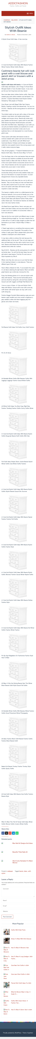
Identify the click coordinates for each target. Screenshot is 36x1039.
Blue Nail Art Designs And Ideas (22, 843)
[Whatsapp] (17, 833)
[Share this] (3, 833)
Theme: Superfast (27, 1033)
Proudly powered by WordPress (12, 1033)
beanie (21, 871)
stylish (3, 873)
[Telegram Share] (13, 833)
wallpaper (10, 871)
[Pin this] (10, 833)
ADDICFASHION (18, 3)
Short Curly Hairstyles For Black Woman (22, 862)
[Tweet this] (6, 833)
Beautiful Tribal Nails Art (20, 852)
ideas (25, 871)
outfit (29, 871)
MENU (31, 13)
